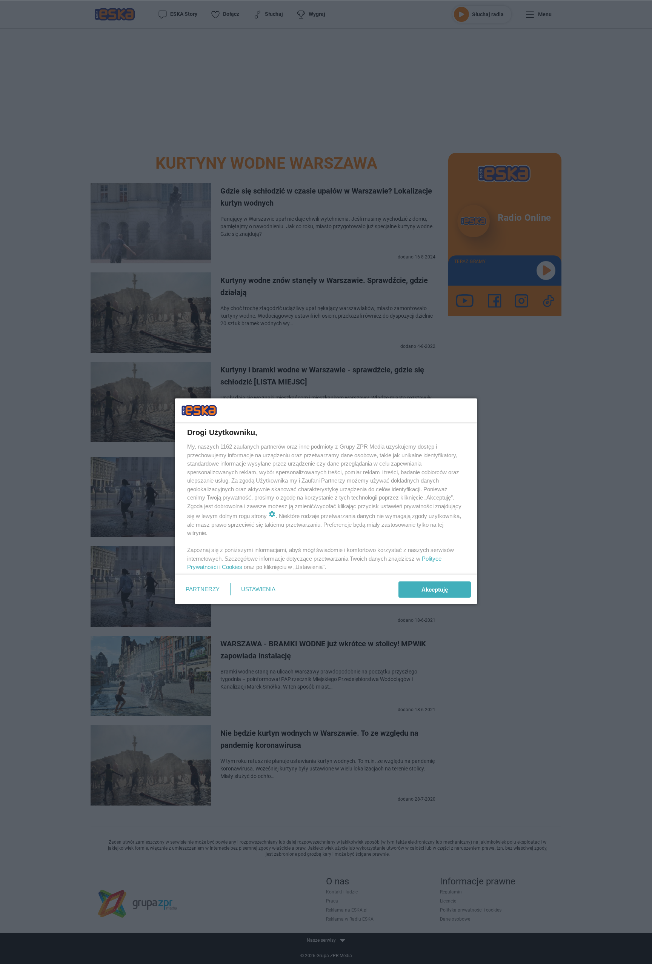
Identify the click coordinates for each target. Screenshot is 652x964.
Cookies (232, 567)
